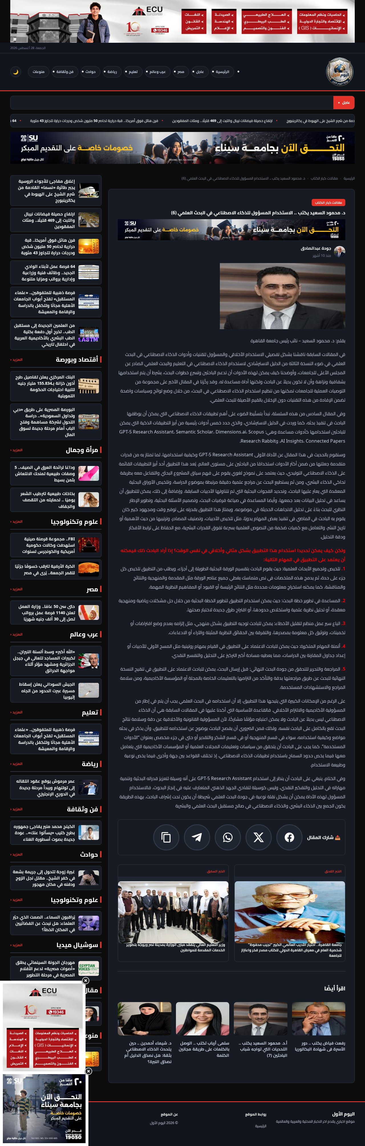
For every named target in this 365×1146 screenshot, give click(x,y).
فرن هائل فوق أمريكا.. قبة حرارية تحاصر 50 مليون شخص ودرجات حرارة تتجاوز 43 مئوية (109, 120)
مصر (181, 71)
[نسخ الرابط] (166, 837)
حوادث (91, 71)
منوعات (38, 71)
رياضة (112, 71)
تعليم (133, 71)
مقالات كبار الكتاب (324, 178)
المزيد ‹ (16, 359)
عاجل (200, 71)
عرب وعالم (158, 71)
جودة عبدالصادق (316, 248)
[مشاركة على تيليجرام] (197, 837)
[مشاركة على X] (259, 837)
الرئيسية (222, 71)
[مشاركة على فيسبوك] (289, 837)
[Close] (85, 980)
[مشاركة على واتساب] (228, 837)
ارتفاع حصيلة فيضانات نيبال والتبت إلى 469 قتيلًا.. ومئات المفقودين (237, 120)
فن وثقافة (65, 71)
